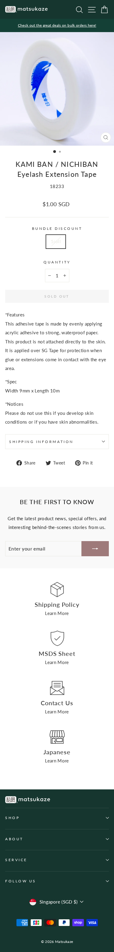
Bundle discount (57, 228)
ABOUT (14, 839)
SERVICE (16, 860)
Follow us (20, 881)
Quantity (56, 262)
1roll (56, 241)
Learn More (57, 613)
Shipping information (41, 441)
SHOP (12, 817)
